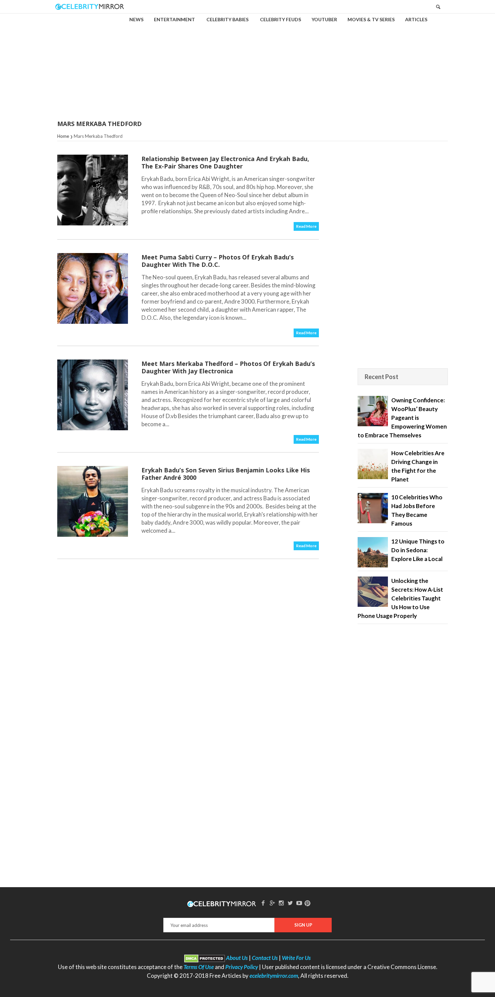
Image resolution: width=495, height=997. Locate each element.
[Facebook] (263, 902)
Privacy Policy (241, 966)
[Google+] (272, 902)
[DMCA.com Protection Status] (204, 957)
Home (63, 136)
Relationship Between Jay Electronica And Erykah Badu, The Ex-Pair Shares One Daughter (225, 162)
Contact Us (265, 957)
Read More (306, 226)
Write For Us (296, 957)
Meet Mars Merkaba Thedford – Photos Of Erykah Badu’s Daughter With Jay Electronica (228, 367)
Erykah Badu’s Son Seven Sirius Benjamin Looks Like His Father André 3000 (225, 473)
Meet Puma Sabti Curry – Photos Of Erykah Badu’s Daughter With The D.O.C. (217, 261)
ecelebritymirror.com (274, 975)
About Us (237, 957)
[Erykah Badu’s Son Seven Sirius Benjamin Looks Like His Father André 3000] (92, 501)
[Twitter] (290, 902)
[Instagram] (281, 902)
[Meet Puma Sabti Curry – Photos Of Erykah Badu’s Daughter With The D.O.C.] (92, 288)
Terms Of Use (199, 966)
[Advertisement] (247, 62)
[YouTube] (299, 902)
